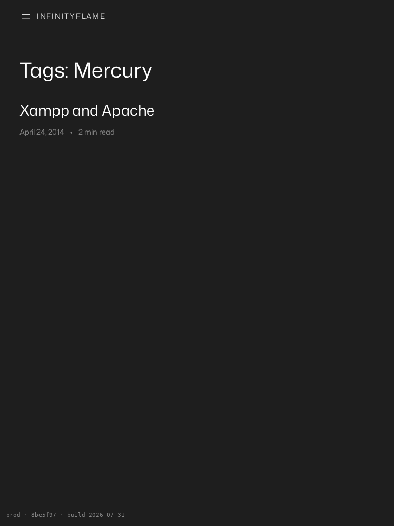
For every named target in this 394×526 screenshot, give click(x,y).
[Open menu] (25, 16)
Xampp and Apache (86, 110)
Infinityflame (71, 16)
